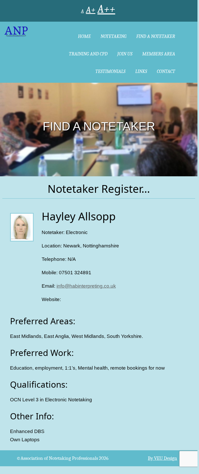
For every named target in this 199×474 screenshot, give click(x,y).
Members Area (158, 54)
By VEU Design (162, 458)
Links (141, 71)
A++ (106, 9)
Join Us (124, 54)
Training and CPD (88, 54)
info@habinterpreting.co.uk (86, 286)
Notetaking (113, 36)
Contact (166, 71)
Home (84, 36)
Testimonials (110, 71)
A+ (90, 10)
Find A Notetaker (155, 36)
